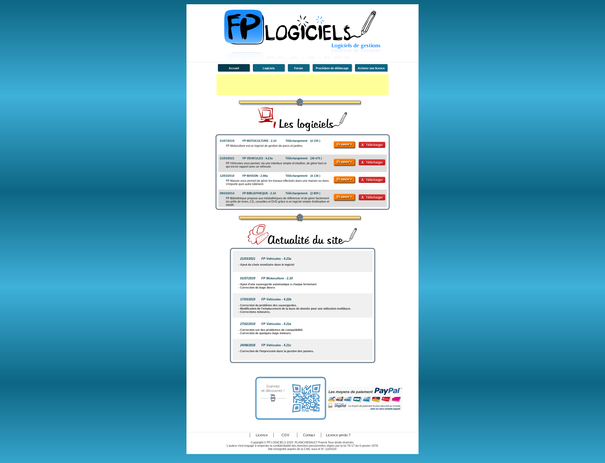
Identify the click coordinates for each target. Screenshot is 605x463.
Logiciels (269, 68)
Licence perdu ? (338, 435)
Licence (262, 435)
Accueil (234, 68)
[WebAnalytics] (389, 445)
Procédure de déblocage (332, 68)
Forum (298, 68)
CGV (285, 435)
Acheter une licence (371, 68)
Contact (309, 435)
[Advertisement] (302, 84)
